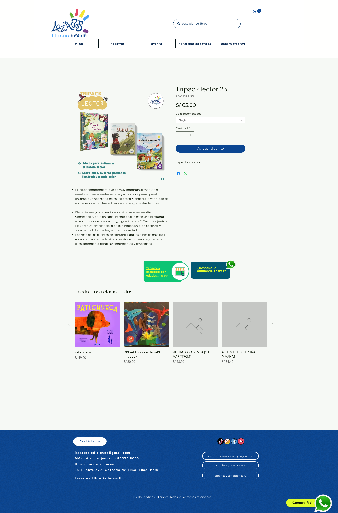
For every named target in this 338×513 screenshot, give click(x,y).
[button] (257, 11)
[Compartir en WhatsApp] (185, 173)
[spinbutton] (185, 135)
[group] (171, 335)
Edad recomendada (189, 113)
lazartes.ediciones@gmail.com (102, 453)
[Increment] (191, 135)
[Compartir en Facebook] (178, 173)
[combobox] (210, 120)
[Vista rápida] (97, 324)
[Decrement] (178, 135)
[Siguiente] (272, 324)
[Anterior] (69, 324)
